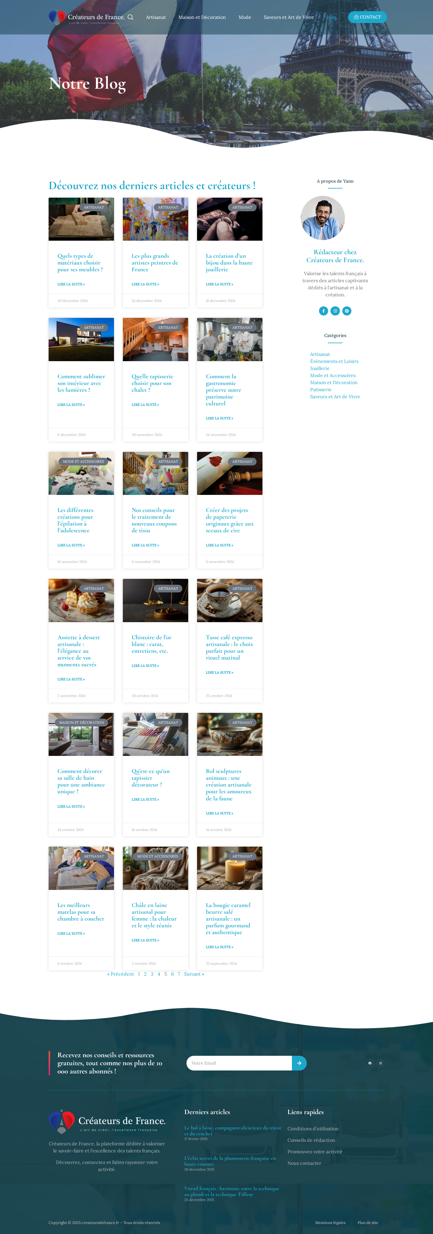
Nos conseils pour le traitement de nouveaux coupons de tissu (154, 520)
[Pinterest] (346, 310)
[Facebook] (370, 1063)
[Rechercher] (299, 1063)
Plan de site (368, 1222)
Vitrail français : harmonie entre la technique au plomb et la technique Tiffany (231, 1191)
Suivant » (194, 974)
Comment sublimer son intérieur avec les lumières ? (81, 383)
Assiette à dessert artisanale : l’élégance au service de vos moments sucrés (78, 651)
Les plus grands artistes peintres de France (155, 262)
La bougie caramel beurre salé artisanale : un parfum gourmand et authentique (228, 918)
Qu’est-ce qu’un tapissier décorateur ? (151, 777)
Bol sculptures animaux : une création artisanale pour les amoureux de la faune (229, 784)
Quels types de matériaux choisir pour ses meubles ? (80, 262)
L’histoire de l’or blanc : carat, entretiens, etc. (151, 644)
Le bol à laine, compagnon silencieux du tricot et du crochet (232, 1130)
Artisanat (156, 17)
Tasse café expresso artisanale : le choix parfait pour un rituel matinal (229, 647)
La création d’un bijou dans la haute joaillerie (229, 262)
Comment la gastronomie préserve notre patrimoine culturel (223, 390)
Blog (331, 17)
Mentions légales (330, 1222)
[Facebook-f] (323, 310)
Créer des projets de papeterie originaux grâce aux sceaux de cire (230, 520)
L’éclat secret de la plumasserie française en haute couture (230, 1161)
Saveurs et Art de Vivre (289, 17)
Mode (245, 17)
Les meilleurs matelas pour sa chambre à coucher (80, 911)
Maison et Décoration (202, 17)
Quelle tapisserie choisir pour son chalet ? (152, 383)
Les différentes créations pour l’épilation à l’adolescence (75, 520)
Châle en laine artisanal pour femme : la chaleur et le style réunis (154, 915)
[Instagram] (335, 310)
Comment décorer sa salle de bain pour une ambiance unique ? (81, 781)
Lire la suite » (71, 284)
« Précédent (120, 974)
